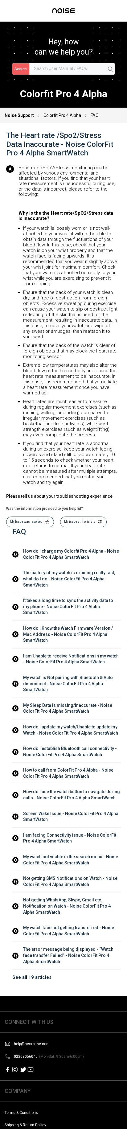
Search (20, 69)
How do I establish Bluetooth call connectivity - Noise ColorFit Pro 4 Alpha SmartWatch (70, 751)
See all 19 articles (31, 977)
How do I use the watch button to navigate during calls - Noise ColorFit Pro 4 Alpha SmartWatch (72, 794)
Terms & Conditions (21, 1112)
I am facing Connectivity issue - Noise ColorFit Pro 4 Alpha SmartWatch (70, 838)
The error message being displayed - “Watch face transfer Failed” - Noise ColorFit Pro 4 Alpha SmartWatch (68, 955)
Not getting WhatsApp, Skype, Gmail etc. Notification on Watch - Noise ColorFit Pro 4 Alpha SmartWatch (67, 905)
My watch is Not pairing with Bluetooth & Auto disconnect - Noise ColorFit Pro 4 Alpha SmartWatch (68, 683)
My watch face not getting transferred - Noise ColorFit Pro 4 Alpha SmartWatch (69, 930)
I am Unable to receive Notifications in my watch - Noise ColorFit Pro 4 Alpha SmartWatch (71, 659)
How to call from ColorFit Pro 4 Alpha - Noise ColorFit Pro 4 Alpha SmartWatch (68, 773)
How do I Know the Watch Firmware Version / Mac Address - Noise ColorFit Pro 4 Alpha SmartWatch (68, 634)
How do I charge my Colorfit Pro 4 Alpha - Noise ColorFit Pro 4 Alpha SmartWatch (71, 554)
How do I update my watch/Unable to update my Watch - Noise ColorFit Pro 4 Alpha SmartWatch (70, 729)
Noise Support (20, 115)
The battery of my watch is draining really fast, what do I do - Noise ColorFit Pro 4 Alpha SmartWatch (69, 578)
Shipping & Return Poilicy (25, 1125)
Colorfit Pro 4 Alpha (62, 115)
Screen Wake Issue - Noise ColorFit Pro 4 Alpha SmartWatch (71, 816)
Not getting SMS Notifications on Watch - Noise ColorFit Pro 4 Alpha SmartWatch (70, 881)
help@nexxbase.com (32, 1044)
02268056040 (49, 1056)
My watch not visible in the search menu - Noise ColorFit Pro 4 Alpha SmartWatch (71, 859)
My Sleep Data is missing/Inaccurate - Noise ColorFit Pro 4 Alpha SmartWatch (68, 708)
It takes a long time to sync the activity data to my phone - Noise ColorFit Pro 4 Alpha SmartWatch (68, 606)
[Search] (110, 69)
